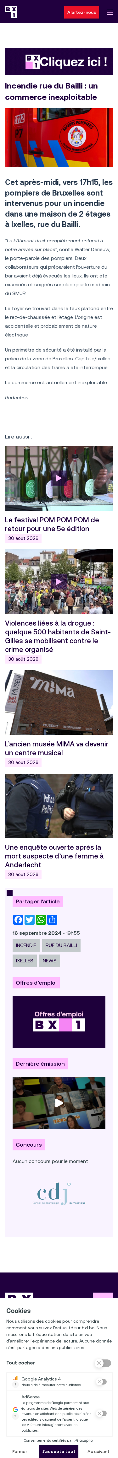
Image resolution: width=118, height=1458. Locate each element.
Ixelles (24, 960)
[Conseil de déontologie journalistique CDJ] (59, 1194)
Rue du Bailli (61, 945)
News (50, 960)
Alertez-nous (81, 12)
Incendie (26, 945)
